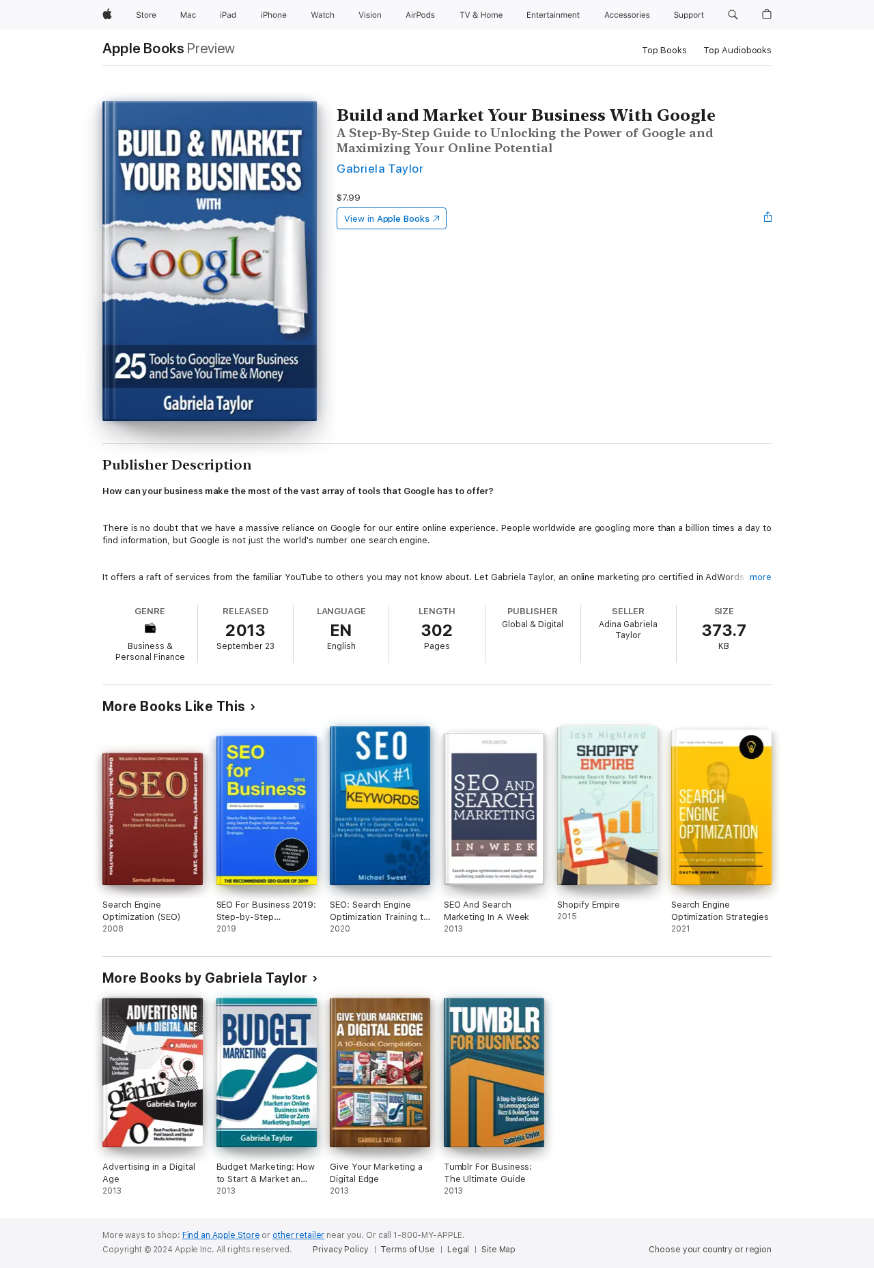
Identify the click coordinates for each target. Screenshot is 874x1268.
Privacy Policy (340, 1249)
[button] (733, 15)
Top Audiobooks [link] (737, 50)
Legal (458, 1249)
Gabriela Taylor (380, 168)
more (761, 577)
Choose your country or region (710, 1249)
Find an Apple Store (221, 1235)
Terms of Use (407, 1249)
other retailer (298, 1235)
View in (386, 219)
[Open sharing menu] (768, 218)
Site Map (498, 1249)
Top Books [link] (664, 50)
